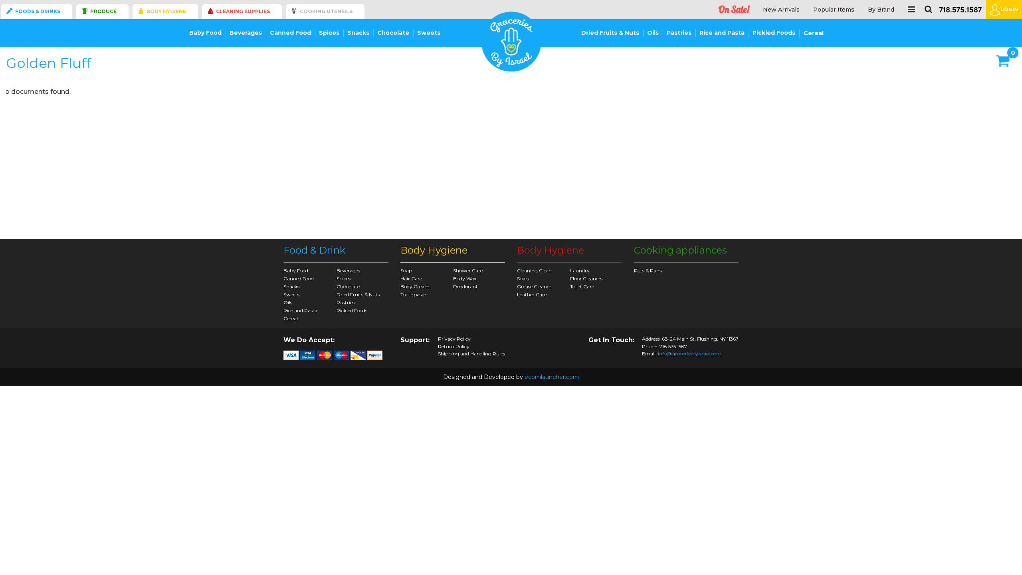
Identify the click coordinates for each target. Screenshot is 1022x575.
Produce (103, 11)
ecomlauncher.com (552, 377)
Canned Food (290, 32)
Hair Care (411, 279)
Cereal (814, 33)
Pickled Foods (774, 32)
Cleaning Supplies (243, 11)
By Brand (881, 9)
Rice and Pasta (722, 32)
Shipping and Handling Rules (471, 354)
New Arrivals (781, 9)
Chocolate (393, 32)
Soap (406, 271)
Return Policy (453, 346)
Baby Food (205, 32)
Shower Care (468, 271)
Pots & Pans (648, 271)
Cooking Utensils (326, 11)
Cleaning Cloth (534, 271)
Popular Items (833, 9)
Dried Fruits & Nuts (610, 32)
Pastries (679, 32)
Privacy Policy (454, 339)
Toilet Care (582, 286)
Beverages (246, 32)
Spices (329, 32)
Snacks (358, 32)
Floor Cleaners (586, 279)
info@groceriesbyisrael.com (689, 354)
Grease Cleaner (534, 286)
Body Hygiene (166, 11)
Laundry (580, 271)
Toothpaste (413, 294)
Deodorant (465, 286)
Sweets (428, 32)
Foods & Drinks (37, 11)
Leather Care (532, 294)
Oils (653, 32)
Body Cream (415, 286)
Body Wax (464, 279)
